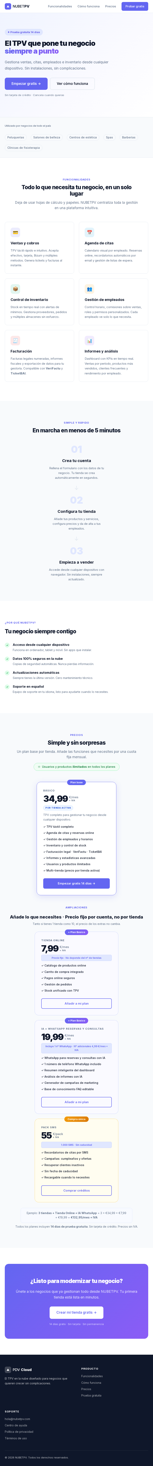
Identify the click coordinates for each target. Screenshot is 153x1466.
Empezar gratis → (26, 84)
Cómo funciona (88, 6)
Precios (110, 6)
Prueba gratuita (91, 1395)
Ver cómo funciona (72, 84)
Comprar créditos (76, 1190)
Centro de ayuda (16, 1425)
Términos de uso (16, 1438)
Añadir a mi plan (77, 1003)
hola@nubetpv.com (17, 1419)
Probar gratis (135, 6)
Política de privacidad (19, 1431)
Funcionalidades (60, 6)
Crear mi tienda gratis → (76, 1312)
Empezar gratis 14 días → (76, 883)
